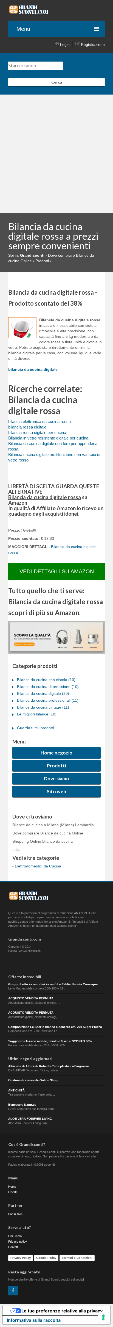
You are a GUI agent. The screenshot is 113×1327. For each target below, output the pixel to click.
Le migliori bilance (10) (36, 714)
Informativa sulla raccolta (34, 1320)
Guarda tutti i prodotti (35, 728)
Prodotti (56, 765)
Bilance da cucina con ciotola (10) (46, 680)
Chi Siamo (15, 1236)
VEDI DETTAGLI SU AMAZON (56, 571)
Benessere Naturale (22, 1104)
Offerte (13, 1192)
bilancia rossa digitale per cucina (37, 432)
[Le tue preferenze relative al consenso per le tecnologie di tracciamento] (103, 1317)
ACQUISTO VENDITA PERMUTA (30, 998)
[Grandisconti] (28, 12)
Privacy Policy (20, 1258)
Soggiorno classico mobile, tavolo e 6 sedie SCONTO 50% (50, 1041)
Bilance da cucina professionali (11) (47, 700)
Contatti (13, 1247)
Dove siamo (56, 778)
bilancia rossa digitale (27, 427)
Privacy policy (17, 1241)
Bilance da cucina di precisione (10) (48, 686)
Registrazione (93, 44)
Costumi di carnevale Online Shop (33, 1080)
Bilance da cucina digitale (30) (43, 693)
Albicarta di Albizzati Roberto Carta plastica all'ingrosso (48, 1066)
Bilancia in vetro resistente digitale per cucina (48, 438)
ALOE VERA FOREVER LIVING (30, 1118)
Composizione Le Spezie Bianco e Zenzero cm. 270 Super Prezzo (55, 1027)
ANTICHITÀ (16, 1090)
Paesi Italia (15, 1214)
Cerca (56, 82)
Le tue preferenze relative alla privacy (62, 1311)
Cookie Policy (46, 1258)
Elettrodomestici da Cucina (38, 866)
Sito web (56, 791)
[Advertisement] (56, 154)
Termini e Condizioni (77, 1258)
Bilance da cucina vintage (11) (43, 707)
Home (12, 1186)
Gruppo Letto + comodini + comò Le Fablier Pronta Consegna (53, 984)
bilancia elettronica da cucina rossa (39, 421)
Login (65, 44)
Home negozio (56, 753)
